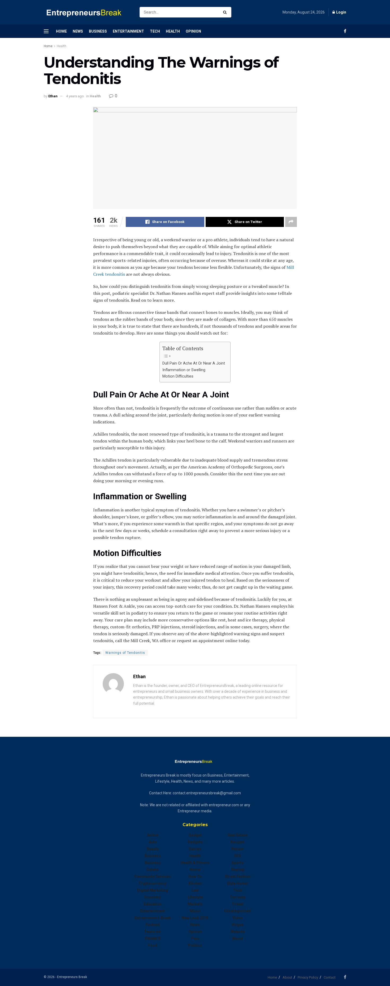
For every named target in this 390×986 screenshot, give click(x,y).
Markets (195, 904)
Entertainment (128, 31)
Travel (237, 904)
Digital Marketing (152, 890)
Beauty (153, 849)
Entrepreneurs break (153, 918)
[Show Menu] (46, 31)
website (238, 932)
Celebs (152, 869)
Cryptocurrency (152, 883)
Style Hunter (237, 883)
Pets (195, 938)
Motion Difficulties (177, 376)
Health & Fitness (195, 863)
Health (173, 31)
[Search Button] (225, 12)
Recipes (238, 842)
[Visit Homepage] (87, 12)
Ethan (53, 96)
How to (195, 876)
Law (195, 890)
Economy (152, 897)
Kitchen (195, 883)
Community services (152, 876)
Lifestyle (195, 897)
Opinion (193, 31)
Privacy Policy (308, 977)
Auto (153, 842)
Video (237, 918)
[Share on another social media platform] (291, 222)
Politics (195, 945)
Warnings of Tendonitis (125, 653)
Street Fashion (237, 876)
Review (237, 849)
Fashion (153, 925)
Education (153, 904)
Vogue (237, 925)
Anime (152, 835)
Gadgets (195, 842)
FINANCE (153, 938)
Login (340, 12)
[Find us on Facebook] (345, 31)
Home (61, 31)
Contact (330, 977)
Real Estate (237, 835)
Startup (237, 869)
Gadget (195, 835)
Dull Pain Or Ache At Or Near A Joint (193, 363)
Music (195, 911)
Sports (238, 863)
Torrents (237, 897)
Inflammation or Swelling (183, 370)
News (78, 31)
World (237, 938)
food (152, 945)
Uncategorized (237, 911)
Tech (155, 31)
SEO (237, 856)
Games (195, 849)
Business (98, 31)
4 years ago (75, 96)
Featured (153, 932)
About (287, 977)
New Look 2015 (195, 918)
